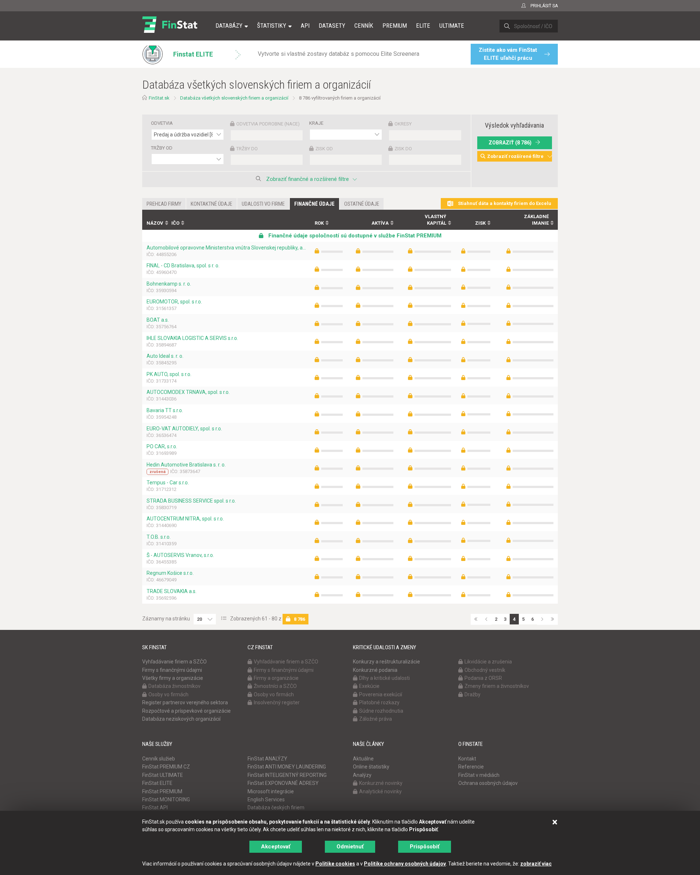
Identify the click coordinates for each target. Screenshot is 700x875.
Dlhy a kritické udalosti (384, 678)
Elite (423, 25)
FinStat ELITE (157, 783)
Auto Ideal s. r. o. (165, 356)
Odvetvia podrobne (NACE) (268, 124)
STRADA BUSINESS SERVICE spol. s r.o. (191, 501)
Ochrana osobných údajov (488, 783)
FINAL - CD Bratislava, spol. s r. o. (183, 265)
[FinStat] (169, 31)
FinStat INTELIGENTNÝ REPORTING (287, 775)
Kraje (316, 123)
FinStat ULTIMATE (162, 775)
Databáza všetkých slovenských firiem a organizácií (234, 98)
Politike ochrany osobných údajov (405, 864)
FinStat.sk (159, 98)
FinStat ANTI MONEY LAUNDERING (287, 767)
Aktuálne (363, 759)
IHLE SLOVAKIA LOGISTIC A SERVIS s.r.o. (192, 338)
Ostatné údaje (361, 204)
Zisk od (324, 148)
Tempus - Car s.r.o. (168, 482)
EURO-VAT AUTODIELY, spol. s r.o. (184, 428)
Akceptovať (275, 846)
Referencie (471, 767)
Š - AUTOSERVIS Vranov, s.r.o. (180, 555)
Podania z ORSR (483, 678)
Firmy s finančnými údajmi (172, 670)
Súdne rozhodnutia (381, 711)
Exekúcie (369, 686)
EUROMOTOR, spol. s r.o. (174, 302)
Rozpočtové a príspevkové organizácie (186, 711)
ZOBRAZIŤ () (510, 143)
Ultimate (451, 25)
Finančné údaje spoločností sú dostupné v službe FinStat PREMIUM (354, 235)
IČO (175, 223)
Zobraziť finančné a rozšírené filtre (307, 179)
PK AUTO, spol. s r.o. (169, 374)
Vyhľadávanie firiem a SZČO (174, 662)
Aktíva (380, 223)
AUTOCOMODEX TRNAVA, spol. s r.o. (188, 392)
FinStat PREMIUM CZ (166, 767)
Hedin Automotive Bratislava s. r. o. (186, 465)
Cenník (363, 25)
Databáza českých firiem (276, 807)
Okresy (403, 124)
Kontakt (467, 759)
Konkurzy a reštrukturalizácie (386, 662)
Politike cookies (335, 864)
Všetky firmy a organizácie (172, 678)
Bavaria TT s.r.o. (165, 410)
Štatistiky (271, 25)
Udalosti (263, 204)
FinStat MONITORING (166, 799)
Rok (319, 223)
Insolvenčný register (277, 702)
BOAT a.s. (158, 320)
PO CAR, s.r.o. (162, 446)
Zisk (480, 223)
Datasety (332, 25)
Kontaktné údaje (211, 204)
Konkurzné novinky (380, 783)
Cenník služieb (158, 759)
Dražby (472, 694)
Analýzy (362, 775)
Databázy (228, 25)
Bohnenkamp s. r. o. (169, 284)
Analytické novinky (380, 791)
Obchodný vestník (484, 670)
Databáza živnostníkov (174, 686)
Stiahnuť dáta (504, 203)
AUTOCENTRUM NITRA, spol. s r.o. (185, 519)
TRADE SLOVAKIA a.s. (172, 591)
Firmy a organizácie (276, 678)
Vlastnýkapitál (435, 220)
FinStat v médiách (478, 775)
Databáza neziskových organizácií (181, 719)
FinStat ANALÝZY (267, 759)
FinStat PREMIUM (162, 791)
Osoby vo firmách (168, 694)
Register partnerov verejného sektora (185, 702)
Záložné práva (375, 719)
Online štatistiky (371, 767)
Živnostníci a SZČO (275, 686)
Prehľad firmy (164, 204)
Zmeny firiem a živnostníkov (496, 686)
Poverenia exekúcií (380, 694)
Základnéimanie (536, 220)
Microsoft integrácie (271, 791)
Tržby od (161, 148)
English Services (266, 799)
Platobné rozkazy (379, 702)
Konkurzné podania (375, 670)
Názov (155, 223)
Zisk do (403, 148)
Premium (394, 25)
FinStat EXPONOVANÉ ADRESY (283, 783)
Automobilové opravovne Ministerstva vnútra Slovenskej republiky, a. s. (226, 248)
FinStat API (155, 807)
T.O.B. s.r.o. (159, 537)
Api (305, 25)
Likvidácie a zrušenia (488, 662)
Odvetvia (162, 123)
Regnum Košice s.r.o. (170, 573)
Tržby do (247, 148)
